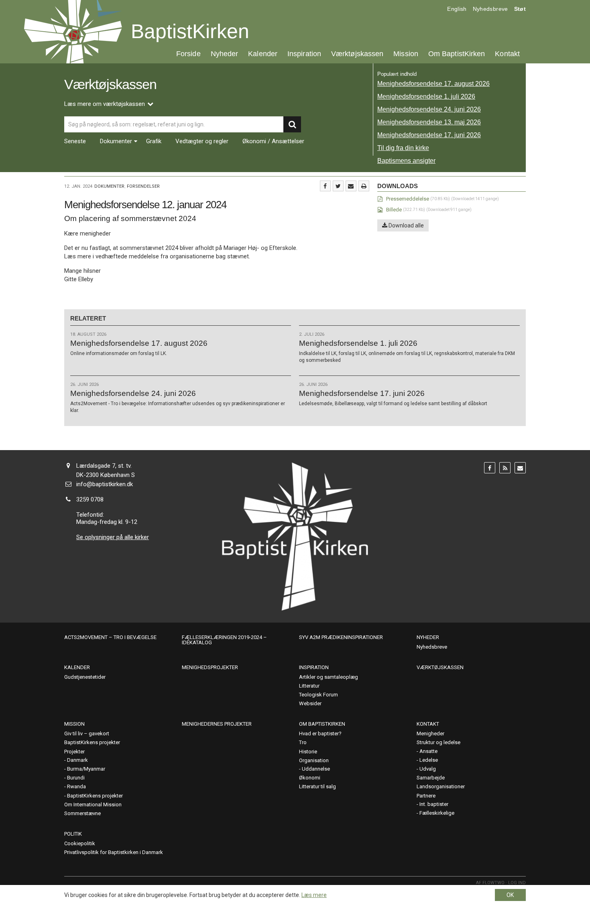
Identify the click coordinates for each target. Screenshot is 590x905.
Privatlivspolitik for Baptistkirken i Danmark (113, 852)
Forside (188, 53)
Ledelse (428, 760)
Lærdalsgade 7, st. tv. (104, 465)
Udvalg (427, 769)
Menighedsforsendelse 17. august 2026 (433, 83)
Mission (405, 53)
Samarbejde (431, 778)
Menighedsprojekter (210, 667)
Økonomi (309, 778)
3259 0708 (90, 499)
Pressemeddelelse (407, 199)
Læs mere (314, 895)
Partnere (426, 796)
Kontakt (507, 53)
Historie (308, 752)
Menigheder (430, 733)
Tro (303, 742)
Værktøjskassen (357, 53)
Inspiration (304, 53)
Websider (310, 703)
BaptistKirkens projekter (92, 742)
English (456, 9)
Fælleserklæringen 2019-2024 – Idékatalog (224, 639)
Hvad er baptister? (320, 733)
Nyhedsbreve (490, 9)
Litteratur (309, 686)
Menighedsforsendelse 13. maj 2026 (429, 122)
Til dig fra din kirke (403, 147)
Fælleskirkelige (436, 813)
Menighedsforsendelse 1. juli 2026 (426, 96)
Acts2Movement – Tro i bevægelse (110, 637)
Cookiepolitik (79, 843)
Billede (394, 210)
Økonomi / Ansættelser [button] (273, 141)
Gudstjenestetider (85, 677)
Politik (73, 834)
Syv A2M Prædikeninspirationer (341, 637)
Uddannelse (316, 769)
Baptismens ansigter (406, 160)
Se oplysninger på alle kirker (112, 537)
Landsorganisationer (441, 786)
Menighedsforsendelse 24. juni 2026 (429, 109)
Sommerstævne (82, 813)
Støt (520, 9)
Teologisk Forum (318, 695)
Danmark (77, 760)
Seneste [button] (75, 141)
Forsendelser (143, 186)
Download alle (405, 225)
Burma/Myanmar (86, 769)
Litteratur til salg (317, 786)
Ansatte (428, 751)
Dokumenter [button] (116, 141)
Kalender (262, 53)
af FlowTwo (490, 882)
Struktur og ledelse (438, 742)
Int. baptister (433, 804)
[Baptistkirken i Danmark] (73, 31)
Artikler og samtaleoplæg (328, 677)
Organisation (314, 760)
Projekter (74, 752)
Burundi (76, 778)
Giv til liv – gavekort (86, 733)
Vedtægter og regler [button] (201, 141)
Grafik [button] (153, 141)
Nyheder (224, 53)
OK (510, 895)
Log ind (517, 882)
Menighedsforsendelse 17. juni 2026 (429, 135)
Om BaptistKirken (456, 53)
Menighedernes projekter (217, 724)
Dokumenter (109, 186)
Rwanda (76, 786)
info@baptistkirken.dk (104, 484)
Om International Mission (93, 805)
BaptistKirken (190, 31)
